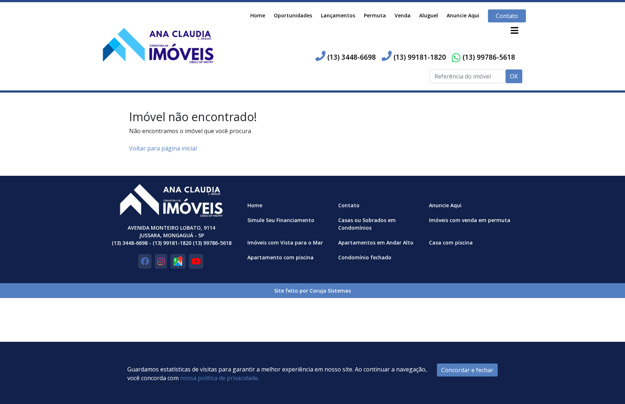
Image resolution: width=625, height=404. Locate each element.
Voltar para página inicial (163, 148)
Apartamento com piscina (280, 257)
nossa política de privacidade (219, 378)
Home (257, 15)
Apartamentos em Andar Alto (375, 242)
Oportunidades (293, 15)
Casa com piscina (451, 242)
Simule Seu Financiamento (280, 220)
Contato (507, 16)
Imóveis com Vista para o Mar (285, 242)
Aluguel (428, 15)
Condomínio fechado (364, 257)
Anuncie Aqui (463, 15)
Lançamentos (338, 15)
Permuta (375, 15)
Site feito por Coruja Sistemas (312, 290)
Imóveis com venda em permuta (469, 220)
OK (514, 76)
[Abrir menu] (514, 30)
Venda (403, 15)
